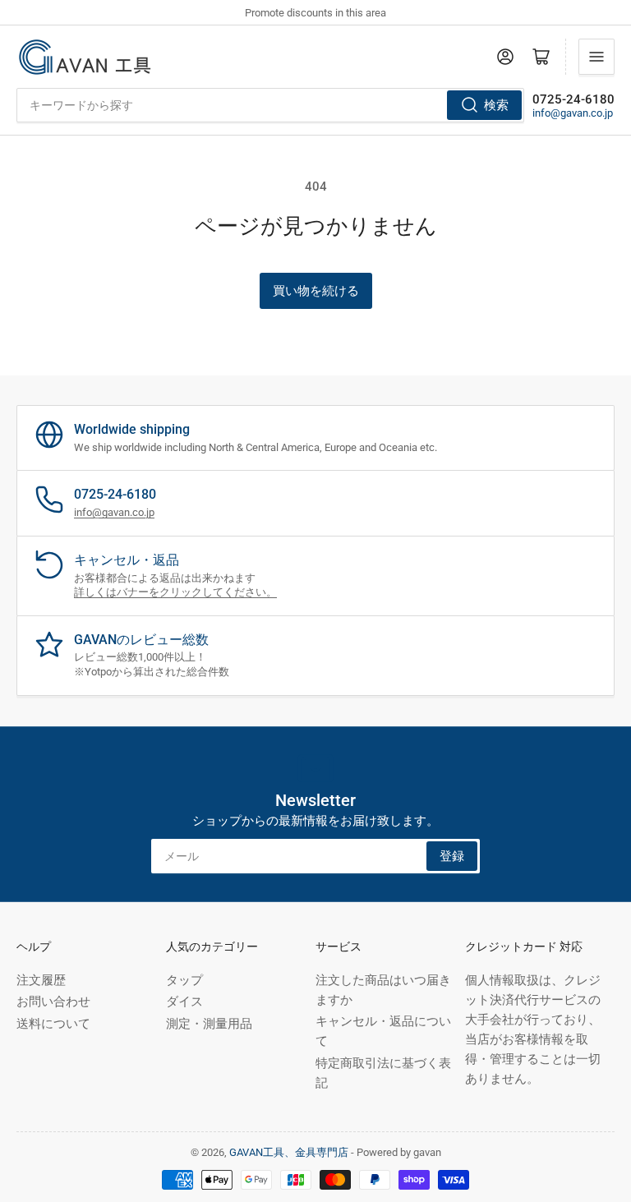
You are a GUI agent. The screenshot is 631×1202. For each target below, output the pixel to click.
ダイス (184, 1001)
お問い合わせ (53, 1001)
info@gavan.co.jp (572, 113)
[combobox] (270, 105)
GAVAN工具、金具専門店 (288, 1152)
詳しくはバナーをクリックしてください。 (175, 592)
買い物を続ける (316, 290)
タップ (184, 980)
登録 (452, 856)
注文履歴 (41, 980)
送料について (53, 1023)
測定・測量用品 (209, 1023)
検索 (496, 105)
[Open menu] (596, 57)
